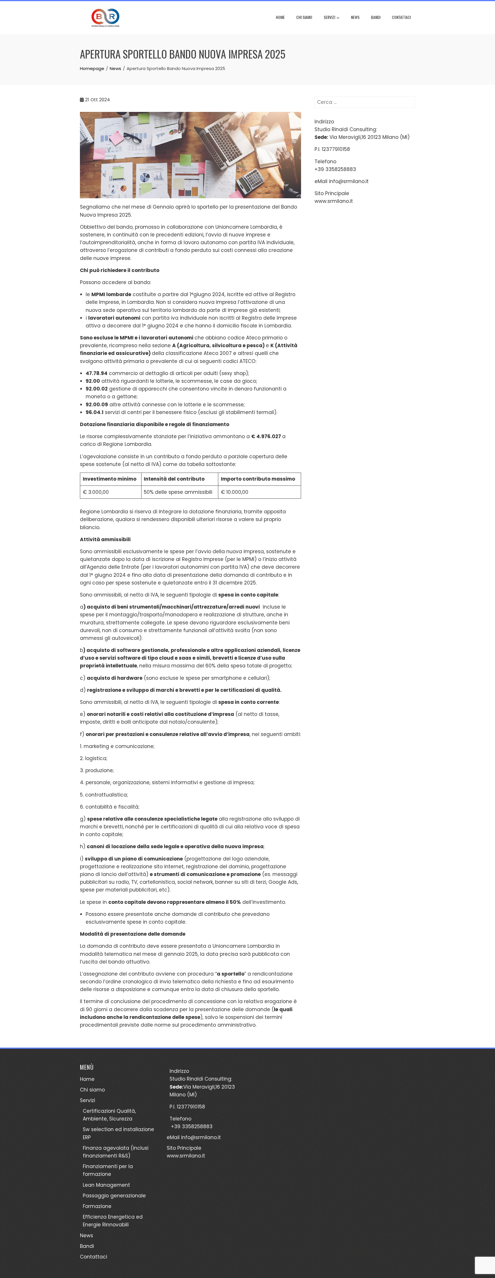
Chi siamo (304, 17)
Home (280, 17)
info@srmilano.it (349, 181)
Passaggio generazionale (114, 1195)
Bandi (375, 17)
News (355, 17)
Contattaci (401, 17)
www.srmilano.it (334, 201)
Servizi (329, 17)
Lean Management (106, 1185)
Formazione (97, 1206)
